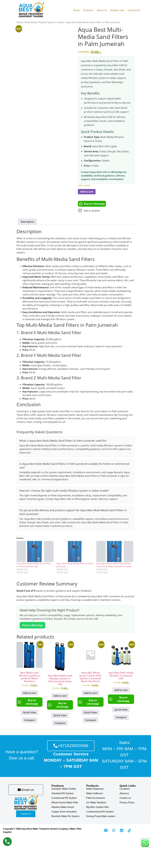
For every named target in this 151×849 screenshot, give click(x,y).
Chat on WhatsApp (32, 625)
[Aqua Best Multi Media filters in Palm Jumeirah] (74, 551)
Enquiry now (117, 10)
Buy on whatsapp (94, 203)
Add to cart (86, 191)
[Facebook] (105, 830)
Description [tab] (27, 221)
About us (102, 10)
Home (76, 10)
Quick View (29, 712)
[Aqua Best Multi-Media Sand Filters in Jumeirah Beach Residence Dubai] (114, 551)
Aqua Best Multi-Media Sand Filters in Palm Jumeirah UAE (34, 565)
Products (88, 10)
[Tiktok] (129, 830)
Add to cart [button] (29, 693)
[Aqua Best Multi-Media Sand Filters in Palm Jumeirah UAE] (35, 551)
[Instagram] (113, 830)
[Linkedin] (121, 830)
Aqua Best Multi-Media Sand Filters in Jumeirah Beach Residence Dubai (114, 565)
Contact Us (134, 10)
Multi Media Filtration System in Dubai (44, 22)
